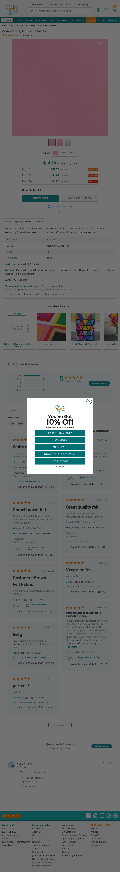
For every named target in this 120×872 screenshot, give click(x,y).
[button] (60, 433)
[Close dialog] (89, 401)
